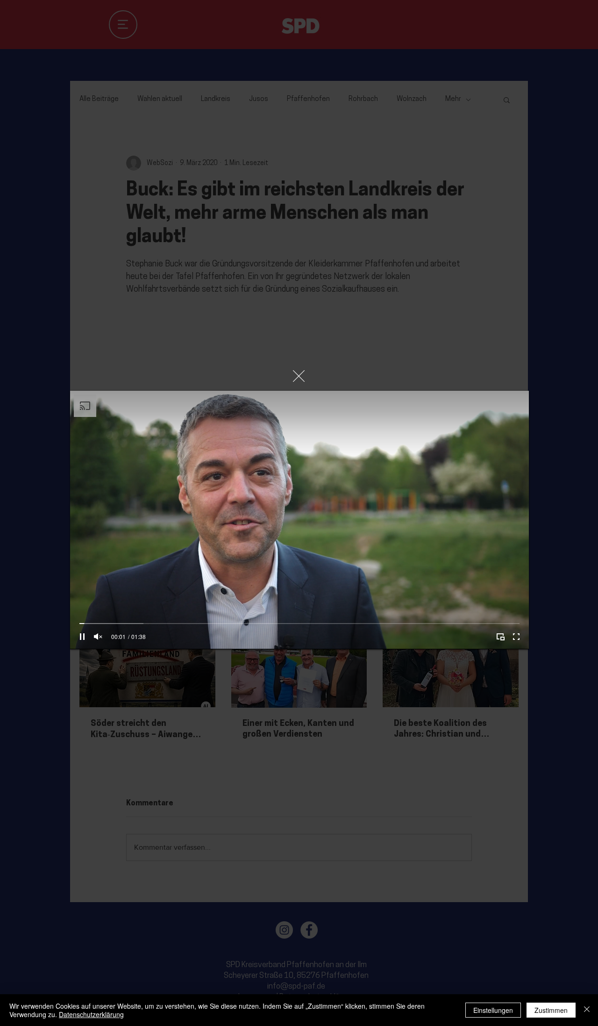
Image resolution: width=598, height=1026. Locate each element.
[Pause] (82, 637)
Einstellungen (493, 1010)
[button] (299, 376)
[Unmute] (98, 637)
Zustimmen (551, 1010)
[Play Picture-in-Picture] (500, 637)
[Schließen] (586, 1010)
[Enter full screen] (516, 637)
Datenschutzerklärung (91, 1014)
